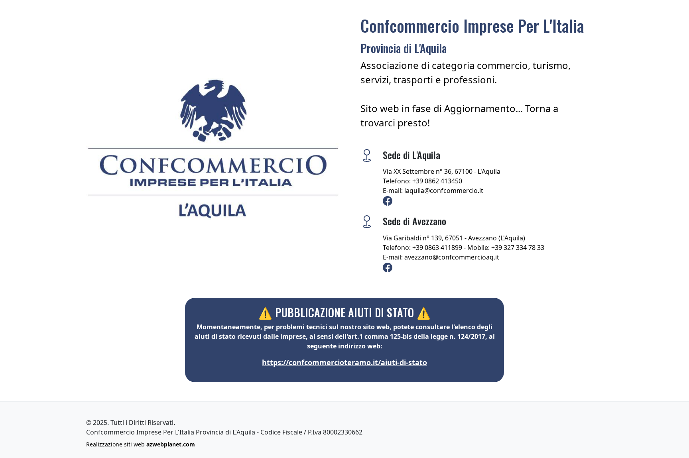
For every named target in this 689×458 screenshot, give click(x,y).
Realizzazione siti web (140, 444)
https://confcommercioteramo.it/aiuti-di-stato (344, 362)
